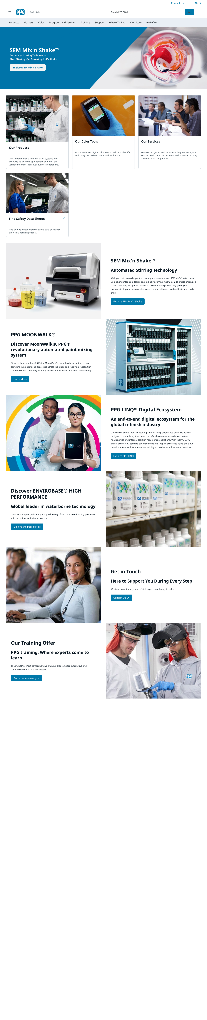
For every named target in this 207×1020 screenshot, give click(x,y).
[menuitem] (13, 22)
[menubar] (84, 22)
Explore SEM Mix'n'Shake (28, 67)
